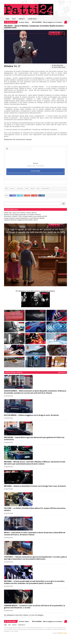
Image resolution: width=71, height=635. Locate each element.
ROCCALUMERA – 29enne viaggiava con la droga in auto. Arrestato (40, 22)
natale (38, 188)
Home (7, 19)
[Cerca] (63, 203)
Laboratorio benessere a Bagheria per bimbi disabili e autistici (21, 220)
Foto (14, 19)
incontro (27, 188)
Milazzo (32, 188)
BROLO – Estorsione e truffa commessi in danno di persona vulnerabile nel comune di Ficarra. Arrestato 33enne (34, 533)
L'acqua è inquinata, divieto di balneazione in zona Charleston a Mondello (24, 218)
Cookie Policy (32, 19)
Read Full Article (9, 395)
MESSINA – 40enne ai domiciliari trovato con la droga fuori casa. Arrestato (35, 486)
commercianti (20, 188)
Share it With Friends (59, 67)
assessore (12, 188)
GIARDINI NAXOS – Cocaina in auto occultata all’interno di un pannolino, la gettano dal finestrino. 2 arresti (34, 606)
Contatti (22, 19)
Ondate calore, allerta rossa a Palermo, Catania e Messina (20, 212)
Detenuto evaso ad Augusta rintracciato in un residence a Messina (22, 214)
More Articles (62, 372)
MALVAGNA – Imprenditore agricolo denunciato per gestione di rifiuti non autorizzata (34, 438)
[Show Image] (16, 376)
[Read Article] (20, 376)
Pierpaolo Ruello (45, 188)
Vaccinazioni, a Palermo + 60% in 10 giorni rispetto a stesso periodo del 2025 (25, 216)
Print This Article (58, 65)
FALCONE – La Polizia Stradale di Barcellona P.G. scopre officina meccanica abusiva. (34, 509)
